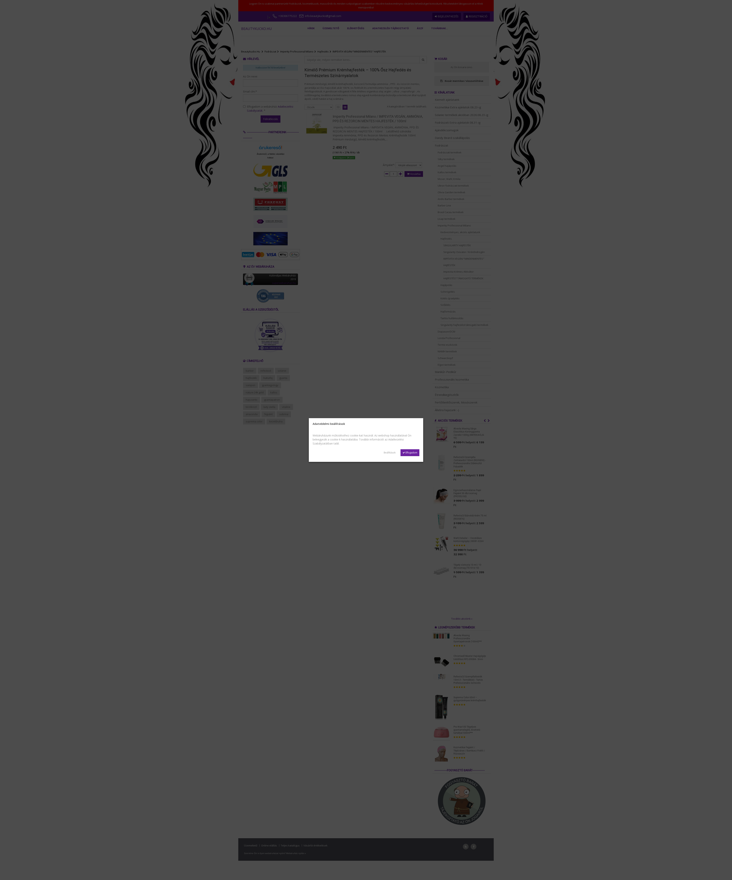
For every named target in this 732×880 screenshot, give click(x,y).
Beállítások (390, 452)
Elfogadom (411, 452)
